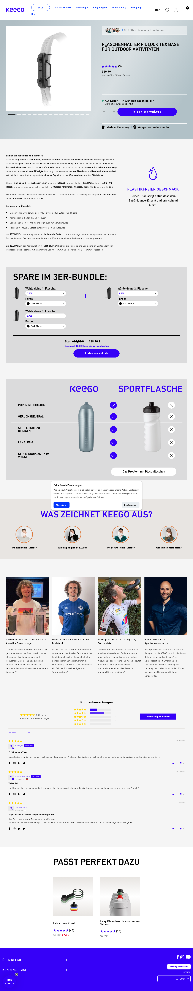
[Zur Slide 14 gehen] (82, 114)
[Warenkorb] (184, 10)
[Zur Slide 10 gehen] (61, 114)
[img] (15, 741)
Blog (33, 14)
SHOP (41, 7)
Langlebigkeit (100, 7)
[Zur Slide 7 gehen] (45, 114)
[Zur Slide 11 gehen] (66, 114)
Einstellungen (130, 505)
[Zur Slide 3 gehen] (24, 114)
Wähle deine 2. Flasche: (133, 288)
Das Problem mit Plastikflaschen (143, 471)
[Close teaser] (16, 974)
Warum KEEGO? (63, 7)
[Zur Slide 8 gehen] (50, 114)
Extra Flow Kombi (64, 923)
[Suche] (167, 10)
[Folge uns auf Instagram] (182, 957)
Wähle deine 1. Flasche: (40, 288)
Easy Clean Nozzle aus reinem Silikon (120, 923)
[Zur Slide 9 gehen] (56, 114)
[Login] (176, 10)
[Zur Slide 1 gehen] (12, 114)
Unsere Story (119, 7)
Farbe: (29, 299)
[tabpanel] (153, 185)
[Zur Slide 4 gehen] (29, 114)
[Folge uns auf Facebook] (178, 957)
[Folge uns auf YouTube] (188, 957)
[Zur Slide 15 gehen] (87, 114)
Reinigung (136, 7)
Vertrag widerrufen (179, 966)
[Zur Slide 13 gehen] (77, 114)
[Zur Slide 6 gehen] (40, 114)
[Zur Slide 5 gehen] (35, 114)
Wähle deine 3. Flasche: (40, 311)
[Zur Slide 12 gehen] (72, 114)
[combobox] (158, 10)
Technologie (82, 7)
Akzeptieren (61, 505)
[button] (80, 710)
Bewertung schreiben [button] (158, 716)
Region (187, 972)
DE (157, 10)
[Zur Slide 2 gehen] (19, 114)
